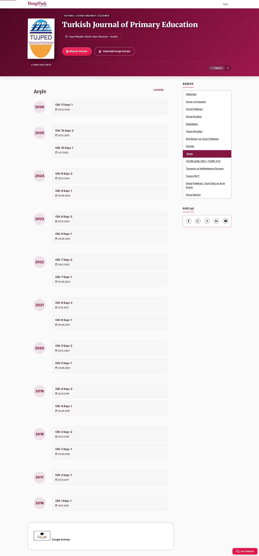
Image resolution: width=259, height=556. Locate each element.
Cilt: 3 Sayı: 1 (63, 449)
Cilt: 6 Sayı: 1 (63, 320)
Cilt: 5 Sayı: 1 (63, 363)
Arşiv (190, 153)
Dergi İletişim (193, 194)
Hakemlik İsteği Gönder (117, 51)
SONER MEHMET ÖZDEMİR (92, 16)
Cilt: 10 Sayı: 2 (64, 130)
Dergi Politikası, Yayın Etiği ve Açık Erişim (205, 185)
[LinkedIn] (216, 221)
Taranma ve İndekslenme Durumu (205, 168)
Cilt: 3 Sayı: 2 (63, 431)
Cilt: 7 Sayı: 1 (63, 277)
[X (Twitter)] (207, 221)
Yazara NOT (193, 176)
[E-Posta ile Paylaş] (225, 221)
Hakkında (191, 94)
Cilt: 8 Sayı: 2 (63, 216)
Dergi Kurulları (194, 116)
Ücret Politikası (194, 109)
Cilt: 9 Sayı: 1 (63, 190)
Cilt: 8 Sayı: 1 (63, 233)
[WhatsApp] (198, 221)
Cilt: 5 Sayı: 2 (63, 345)
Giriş (225, 4)
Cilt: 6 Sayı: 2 (63, 302)
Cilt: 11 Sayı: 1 (64, 104)
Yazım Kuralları (194, 131)
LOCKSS (158, 89)
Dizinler (190, 146)
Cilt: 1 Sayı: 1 (63, 500)
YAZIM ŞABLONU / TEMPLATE (203, 161)
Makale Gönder (78, 51)
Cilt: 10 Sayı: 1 (64, 147)
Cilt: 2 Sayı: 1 (63, 475)
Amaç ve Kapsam (196, 101)
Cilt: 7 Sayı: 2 (63, 259)
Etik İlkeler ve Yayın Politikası (202, 138)
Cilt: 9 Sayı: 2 (63, 173)
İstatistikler (192, 124)
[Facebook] (188, 221)
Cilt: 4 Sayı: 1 (63, 406)
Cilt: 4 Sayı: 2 (63, 388)
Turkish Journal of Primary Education (130, 24)
